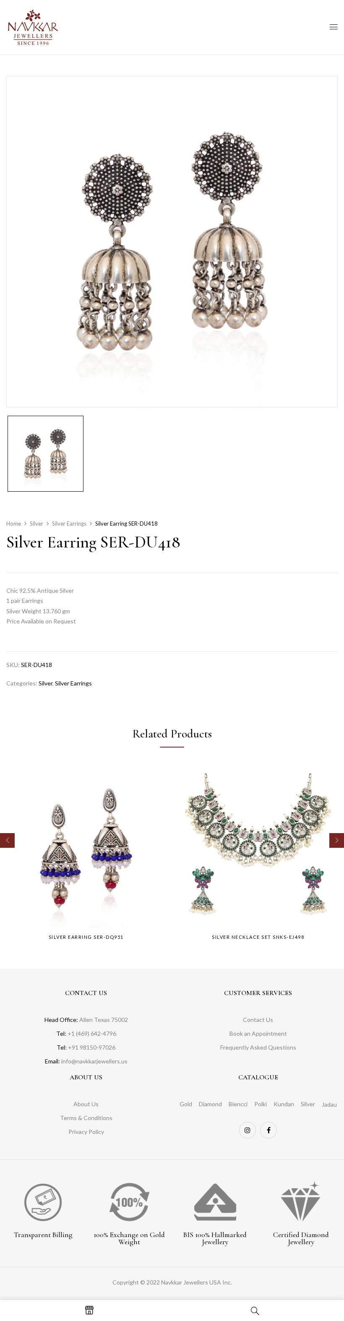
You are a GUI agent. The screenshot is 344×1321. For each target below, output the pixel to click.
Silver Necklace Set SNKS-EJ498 (258, 937)
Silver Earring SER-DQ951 (86, 937)
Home (13, 523)
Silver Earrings (69, 523)
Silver (36, 523)
